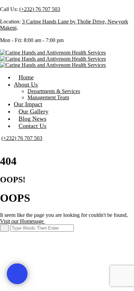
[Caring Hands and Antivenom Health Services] (53, 53)
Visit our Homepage (22, 221)
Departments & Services (53, 91)
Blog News (32, 118)
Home (26, 77)
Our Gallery (33, 111)
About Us (26, 84)
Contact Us (32, 125)
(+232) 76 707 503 (39, 9)
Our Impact (28, 104)
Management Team (48, 97)
